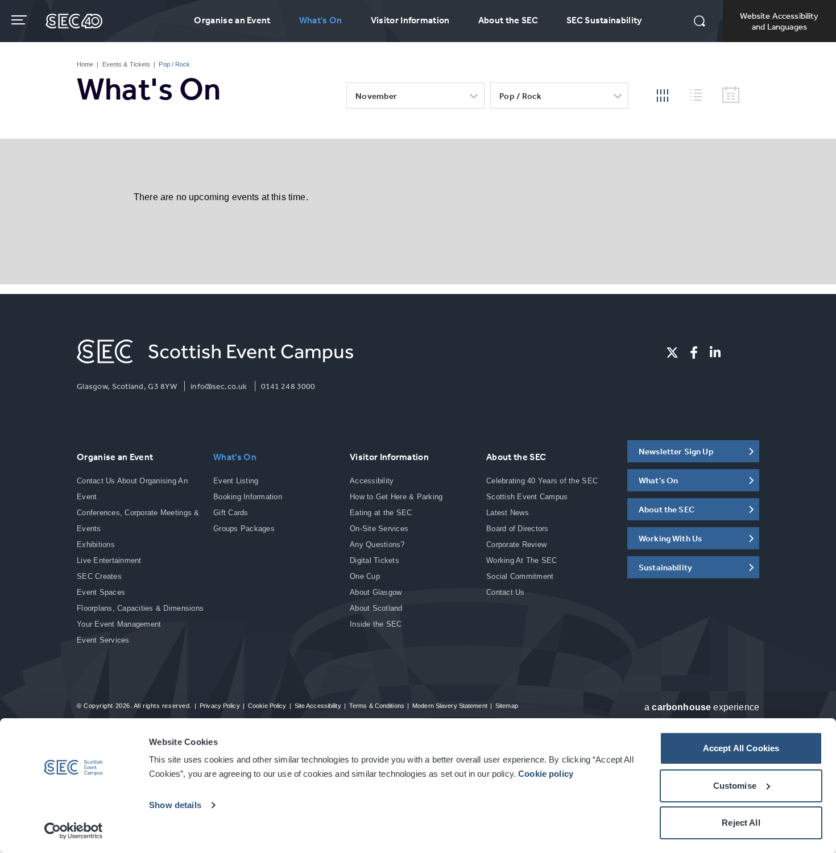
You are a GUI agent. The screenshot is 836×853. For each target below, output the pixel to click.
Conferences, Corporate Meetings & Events (138, 520)
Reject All (741, 822)
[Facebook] (693, 352)
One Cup (365, 576)
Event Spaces (101, 592)
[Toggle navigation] (20, 19)
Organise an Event (232, 20)
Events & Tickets (126, 64)
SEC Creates (99, 576)
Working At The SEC (521, 560)
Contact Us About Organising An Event (132, 489)
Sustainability (665, 567)
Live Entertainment (109, 560)
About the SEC (508, 20)
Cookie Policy (267, 705)
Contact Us (505, 592)
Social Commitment (519, 576)
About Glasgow (376, 592)
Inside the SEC (376, 624)
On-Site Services (379, 528)
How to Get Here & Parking (396, 496)
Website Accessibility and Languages (779, 21)
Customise (734, 785)
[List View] (700, 93)
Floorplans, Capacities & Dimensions (140, 608)
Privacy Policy (220, 705)
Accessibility (372, 481)
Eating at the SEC (381, 512)
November (376, 95)
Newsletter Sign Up (676, 451)
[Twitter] (672, 352)
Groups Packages (244, 528)
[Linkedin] (715, 352)
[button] (699, 22)
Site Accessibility (318, 705)
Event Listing (235, 481)
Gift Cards (231, 512)
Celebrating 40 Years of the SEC (542, 481)
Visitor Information (410, 20)
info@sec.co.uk (219, 386)
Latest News (507, 512)
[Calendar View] (730, 95)
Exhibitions (96, 544)
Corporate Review (516, 544)
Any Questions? (377, 544)
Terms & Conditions (376, 705)
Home (85, 64)
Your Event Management (119, 624)
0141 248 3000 (288, 386)
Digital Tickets (374, 560)
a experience (701, 707)
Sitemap (506, 705)
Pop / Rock (520, 95)
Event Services (103, 640)
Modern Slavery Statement (449, 705)
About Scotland (376, 608)
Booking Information (247, 496)
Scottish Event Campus (527, 496)
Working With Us (670, 538)
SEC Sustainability (604, 20)
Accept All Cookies (741, 748)
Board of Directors (517, 528)
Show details (175, 805)
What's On (320, 20)
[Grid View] (662, 94)
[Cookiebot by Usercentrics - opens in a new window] (73, 830)
